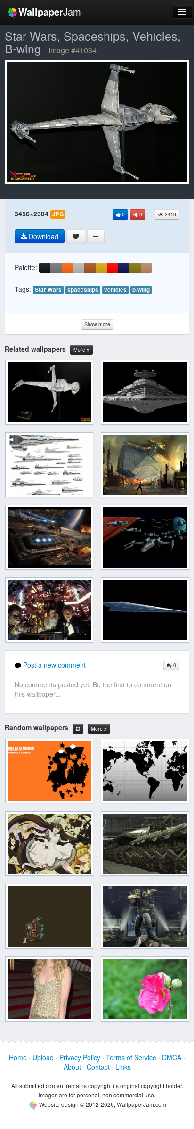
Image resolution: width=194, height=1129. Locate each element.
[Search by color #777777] (56, 268)
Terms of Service (131, 1057)
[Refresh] (78, 729)
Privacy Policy (79, 1057)
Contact (98, 1066)
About (72, 1066)
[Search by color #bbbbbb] (78, 268)
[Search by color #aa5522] (90, 268)
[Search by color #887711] (135, 268)
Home (18, 1057)
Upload (43, 1057)
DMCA (171, 1057)
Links (123, 1066)
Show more (97, 324)
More (80, 349)
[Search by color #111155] (123, 268)
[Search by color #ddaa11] (101, 268)
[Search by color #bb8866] (146, 268)
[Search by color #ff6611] (67, 268)
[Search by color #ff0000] (112, 268)
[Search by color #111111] (44, 268)
